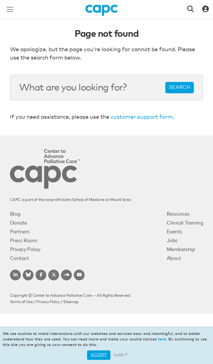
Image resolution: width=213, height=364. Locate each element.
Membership (181, 249)
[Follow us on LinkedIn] (15, 275)
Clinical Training (185, 223)
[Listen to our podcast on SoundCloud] (66, 275)
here (162, 339)
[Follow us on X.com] (53, 275)
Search (179, 87)
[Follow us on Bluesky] (28, 275)
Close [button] (119, 354)
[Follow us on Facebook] (41, 275)
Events (174, 231)
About (174, 258)
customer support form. (142, 117)
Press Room (23, 240)
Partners (19, 231)
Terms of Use (21, 302)
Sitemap (70, 302)
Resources (178, 214)
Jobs (172, 240)
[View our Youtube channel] (79, 275)
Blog (15, 214)
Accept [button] (99, 355)
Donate (18, 223)
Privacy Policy (25, 249)
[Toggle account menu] (205, 9)
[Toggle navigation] (10, 9)
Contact (19, 258)
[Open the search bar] (190, 9)
